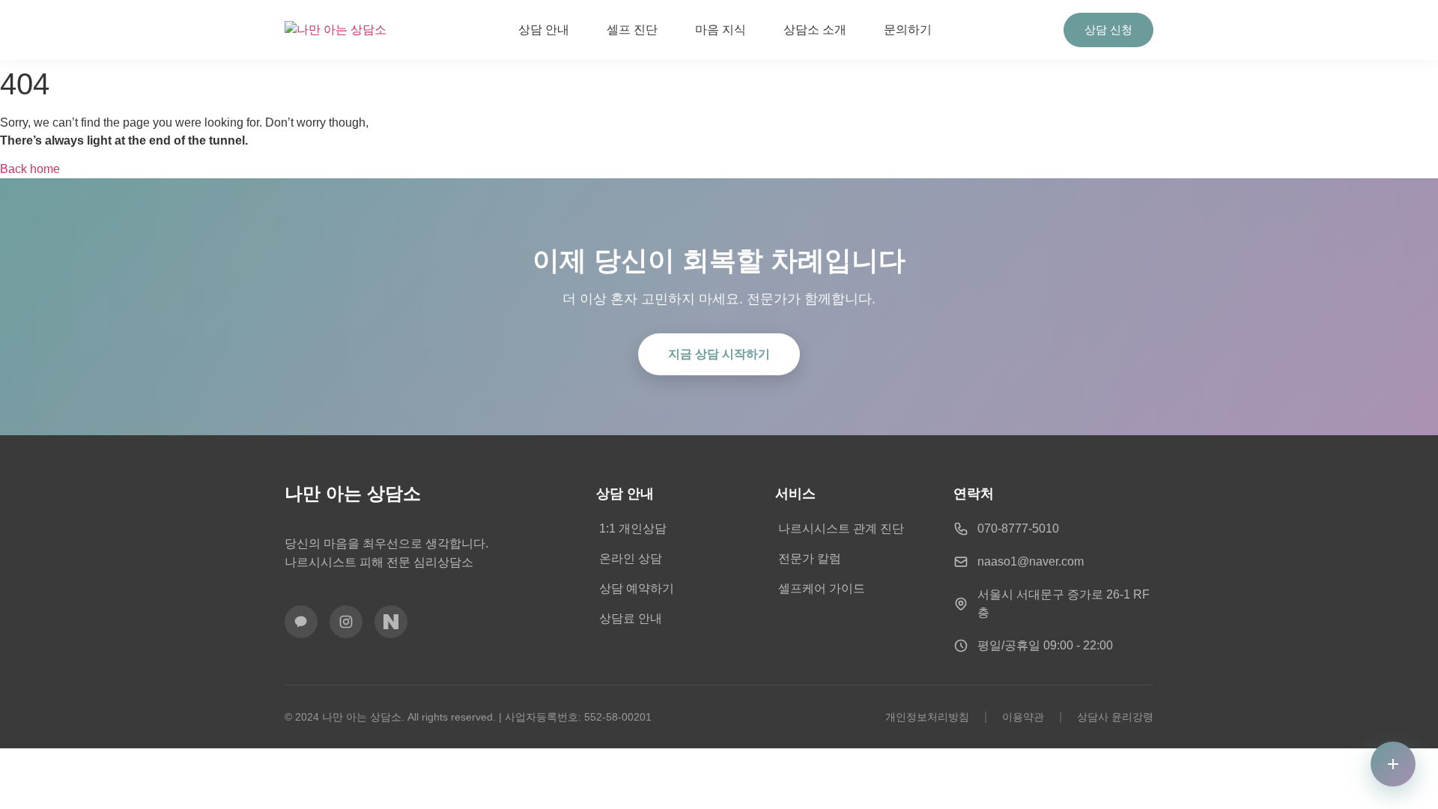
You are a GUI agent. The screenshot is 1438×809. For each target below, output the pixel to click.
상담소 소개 (814, 29)
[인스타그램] (346, 621)
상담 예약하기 (636, 588)
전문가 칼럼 (809, 558)
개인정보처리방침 (927, 717)
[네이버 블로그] (390, 621)
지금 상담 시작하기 (719, 354)
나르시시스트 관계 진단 (841, 528)
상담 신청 (1108, 29)
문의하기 (908, 29)
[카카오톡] (301, 621)
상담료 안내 (630, 618)
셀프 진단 (632, 29)
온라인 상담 (630, 558)
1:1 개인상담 (633, 528)
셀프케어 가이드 (821, 588)
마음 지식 (720, 29)
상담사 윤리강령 (1115, 717)
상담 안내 (543, 29)
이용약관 (1023, 717)
